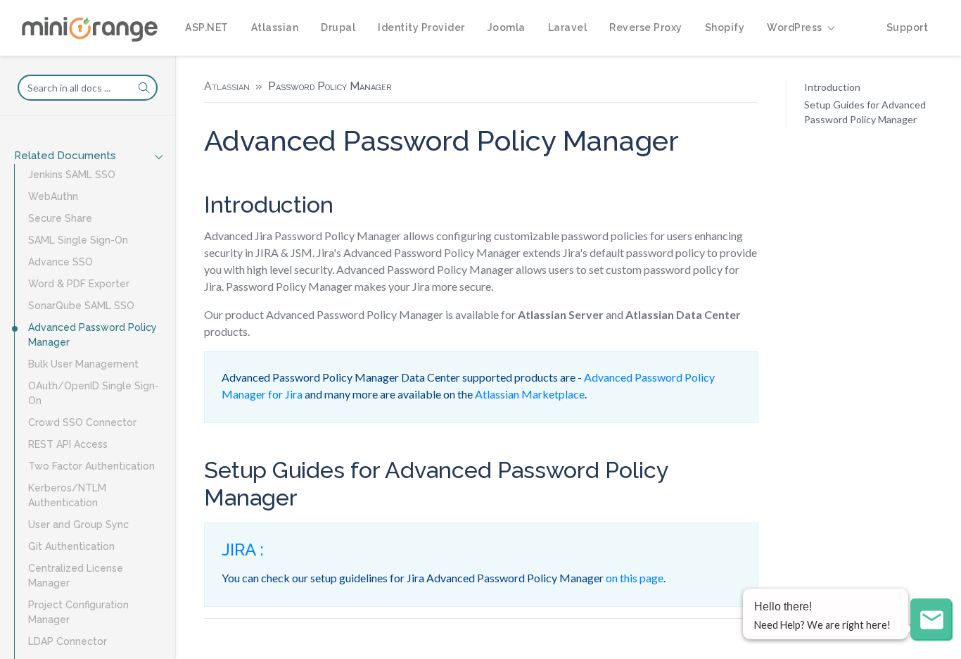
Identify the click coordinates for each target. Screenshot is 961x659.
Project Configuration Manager (78, 612)
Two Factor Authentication (91, 466)
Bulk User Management (83, 364)
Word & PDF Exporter (78, 283)
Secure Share (60, 218)
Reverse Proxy (645, 27)
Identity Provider (421, 27)
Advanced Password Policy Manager (92, 335)
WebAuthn (53, 196)
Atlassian (275, 27)
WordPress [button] (794, 27)
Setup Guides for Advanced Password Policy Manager (865, 112)
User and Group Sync (78, 524)
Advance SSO (60, 262)
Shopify (725, 27)
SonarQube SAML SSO (81, 305)
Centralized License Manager (75, 576)
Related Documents (65, 155)
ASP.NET (207, 27)
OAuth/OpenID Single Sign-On (93, 393)
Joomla (507, 27)
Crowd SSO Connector (82, 422)
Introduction (832, 87)
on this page (634, 577)
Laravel (567, 27)
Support (907, 27)
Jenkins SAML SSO (71, 174)
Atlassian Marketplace (530, 394)
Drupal (338, 27)
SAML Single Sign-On (78, 240)
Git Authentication (71, 546)
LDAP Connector (67, 641)
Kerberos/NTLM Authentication (67, 495)
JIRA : (243, 549)
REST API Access (68, 444)
